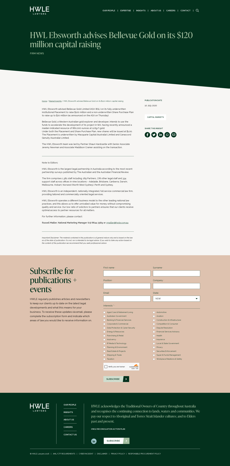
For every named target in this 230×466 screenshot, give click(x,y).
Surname (158, 267)
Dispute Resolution (165, 328)
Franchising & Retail (115, 336)
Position (107, 280)
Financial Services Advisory (168, 332)
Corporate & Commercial (117, 324)
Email (106, 293)
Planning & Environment (117, 347)
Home (44, 101)
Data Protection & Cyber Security (121, 328)
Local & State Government (168, 343)
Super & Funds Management (169, 355)
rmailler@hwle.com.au (117, 222)
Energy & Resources (115, 332)
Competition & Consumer (167, 324)
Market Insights (55, 101)
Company (158, 280)
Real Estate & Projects (116, 351)
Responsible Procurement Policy (144, 454)
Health (159, 336)
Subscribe (113, 440)
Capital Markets (155, 117)
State (155, 293)
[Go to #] (197, 10)
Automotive (161, 312)
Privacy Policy (118, 454)
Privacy (160, 347)
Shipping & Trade (114, 355)
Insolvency (111, 339)
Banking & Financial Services (119, 320)
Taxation (110, 359)
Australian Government (116, 316)
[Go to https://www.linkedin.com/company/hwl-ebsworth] (94, 441)
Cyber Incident (86, 454)
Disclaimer (102, 454)
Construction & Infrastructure (169, 320)
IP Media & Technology (116, 343)
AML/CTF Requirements (64, 454)
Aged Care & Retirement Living (120, 312)
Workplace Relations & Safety (169, 359)
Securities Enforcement (166, 351)
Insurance (161, 339)
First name (109, 267)
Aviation (160, 316)
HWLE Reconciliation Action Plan (108, 429)
